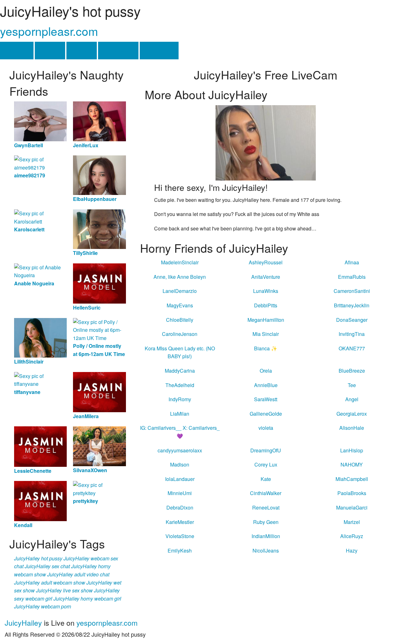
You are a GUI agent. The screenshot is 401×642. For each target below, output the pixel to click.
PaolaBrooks (351, 493)
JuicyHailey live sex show (64, 590)
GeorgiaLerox (351, 413)
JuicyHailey (23, 623)
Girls (50, 50)
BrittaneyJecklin (351, 305)
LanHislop (351, 450)
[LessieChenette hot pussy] (40, 446)
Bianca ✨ (265, 348)
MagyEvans (180, 305)
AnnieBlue (266, 385)
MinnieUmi (180, 493)
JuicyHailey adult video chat (78, 574)
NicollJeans (266, 550)
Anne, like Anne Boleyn (180, 276)
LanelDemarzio (180, 290)
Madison (179, 464)
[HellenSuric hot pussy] (99, 282)
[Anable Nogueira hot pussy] (40, 270)
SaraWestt (265, 399)
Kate (266, 479)
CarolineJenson (179, 333)
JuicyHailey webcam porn (42, 606)
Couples (159, 50)
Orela (266, 370)
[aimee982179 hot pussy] (40, 162)
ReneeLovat (265, 507)
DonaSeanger (351, 319)
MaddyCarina (180, 370)
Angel (351, 399)
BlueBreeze (352, 370)
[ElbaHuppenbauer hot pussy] (99, 174)
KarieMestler (180, 522)
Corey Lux (265, 464)
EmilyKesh (180, 550)
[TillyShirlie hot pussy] (99, 228)
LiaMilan (179, 413)
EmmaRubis (352, 276)
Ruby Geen (266, 522)
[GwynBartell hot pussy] (40, 120)
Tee (352, 385)
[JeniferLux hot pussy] (99, 120)
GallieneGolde (266, 413)
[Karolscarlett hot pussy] (40, 216)
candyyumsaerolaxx (180, 450)
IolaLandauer (180, 479)
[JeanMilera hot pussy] (99, 391)
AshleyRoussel (266, 262)
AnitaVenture (265, 276)
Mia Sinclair (266, 333)
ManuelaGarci (351, 507)
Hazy (351, 550)
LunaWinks (265, 290)
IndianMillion (266, 536)
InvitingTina (352, 333)
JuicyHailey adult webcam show (49, 582)
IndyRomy (180, 399)
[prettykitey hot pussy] (99, 488)
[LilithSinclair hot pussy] (40, 337)
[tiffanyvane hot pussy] (40, 379)
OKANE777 (352, 348)
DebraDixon (179, 507)
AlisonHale (351, 427)
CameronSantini (352, 290)
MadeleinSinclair (180, 262)
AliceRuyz (351, 536)
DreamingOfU (265, 450)
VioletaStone (179, 536)
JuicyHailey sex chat (47, 566)
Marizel (352, 522)
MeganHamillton (265, 319)
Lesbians (118, 50)
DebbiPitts (265, 305)
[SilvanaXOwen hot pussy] (99, 445)
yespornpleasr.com (49, 31)
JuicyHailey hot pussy (38, 558)
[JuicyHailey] (266, 142)
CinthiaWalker (265, 493)
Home (16, 50)
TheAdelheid (179, 385)
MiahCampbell (352, 479)
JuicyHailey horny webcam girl (87, 598)
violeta (265, 427)
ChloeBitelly (179, 319)
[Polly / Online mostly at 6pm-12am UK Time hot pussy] (99, 329)
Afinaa (352, 262)
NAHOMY (352, 464)
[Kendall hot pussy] (40, 500)
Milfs (81, 50)
